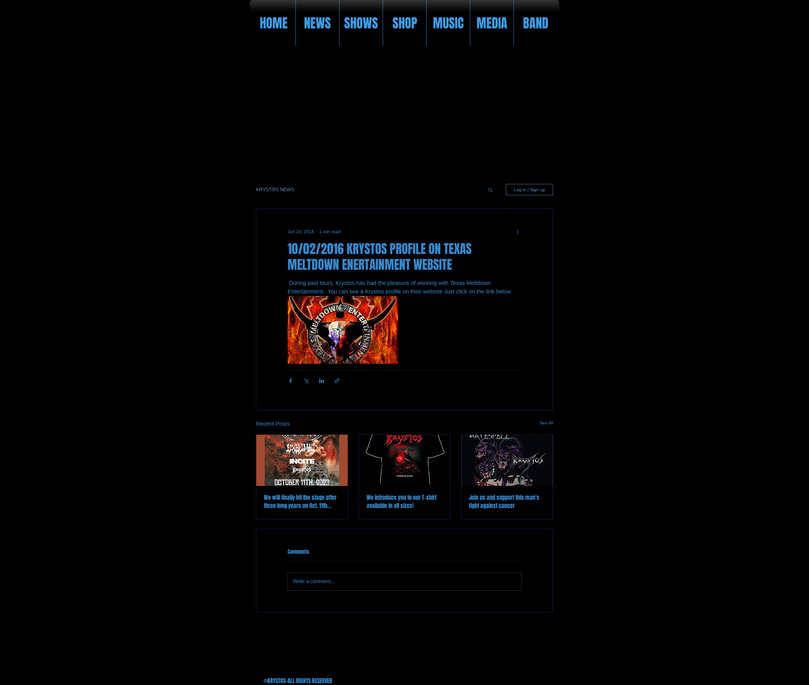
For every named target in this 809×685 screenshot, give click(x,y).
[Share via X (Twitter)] (306, 381)
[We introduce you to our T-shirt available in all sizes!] (404, 460)
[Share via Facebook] (291, 381)
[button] (490, 189)
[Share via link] (337, 381)
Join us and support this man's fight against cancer (504, 501)
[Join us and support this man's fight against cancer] (507, 460)
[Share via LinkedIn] (322, 381)
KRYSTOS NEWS (275, 189)
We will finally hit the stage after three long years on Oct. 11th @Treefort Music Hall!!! (300, 501)
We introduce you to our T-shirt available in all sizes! (401, 501)
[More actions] (517, 231)
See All (546, 422)
